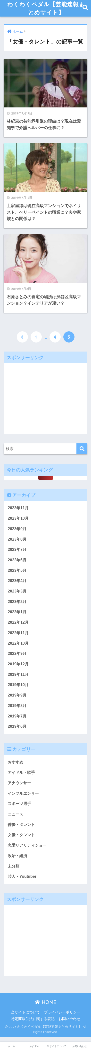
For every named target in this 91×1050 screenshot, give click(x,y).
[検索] (81, 448)
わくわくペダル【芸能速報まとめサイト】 (46, 8)
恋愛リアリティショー (27, 845)
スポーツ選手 (19, 804)
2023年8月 (17, 539)
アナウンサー (19, 783)
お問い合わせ (69, 1019)
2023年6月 (17, 560)
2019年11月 (18, 674)
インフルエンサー (23, 793)
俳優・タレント (21, 824)
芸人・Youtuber (22, 876)
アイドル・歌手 (21, 772)
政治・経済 (17, 856)
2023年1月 (17, 612)
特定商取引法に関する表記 (33, 1019)
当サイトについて (25, 1012)
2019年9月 (17, 695)
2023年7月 (17, 549)
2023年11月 (18, 508)
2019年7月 (17, 716)
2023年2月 (17, 602)
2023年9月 (17, 529)
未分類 (13, 866)
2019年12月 (18, 664)
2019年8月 (17, 706)
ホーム (11, 1046)
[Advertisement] (46, 397)
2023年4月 (17, 581)
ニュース (15, 814)
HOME (48, 1002)
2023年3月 (17, 591)
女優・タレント (21, 835)
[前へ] (22, 337)
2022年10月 (18, 643)
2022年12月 (18, 622)
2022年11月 (18, 633)
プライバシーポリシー (62, 1012)
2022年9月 (17, 653)
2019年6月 (17, 726)
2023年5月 (17, 570)
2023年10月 (18, 518)
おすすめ (15, 762)
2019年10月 (18, 685)
